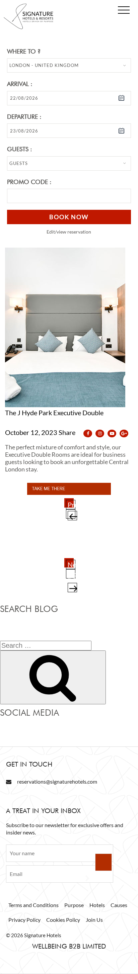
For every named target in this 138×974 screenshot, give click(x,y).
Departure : (24, 116)
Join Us (94, 919)
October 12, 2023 (31, 432)
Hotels (97, 905)
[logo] (28, 27)
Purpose (74, 905)
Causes (119, 905)
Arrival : (19, 83)
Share (68, 432)
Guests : (19, 149)
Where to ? (24, 51)
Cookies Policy (63, 919)
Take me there (48, 488)
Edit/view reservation (69, 232)
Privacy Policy (24, 919)
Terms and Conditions (33, 905)
